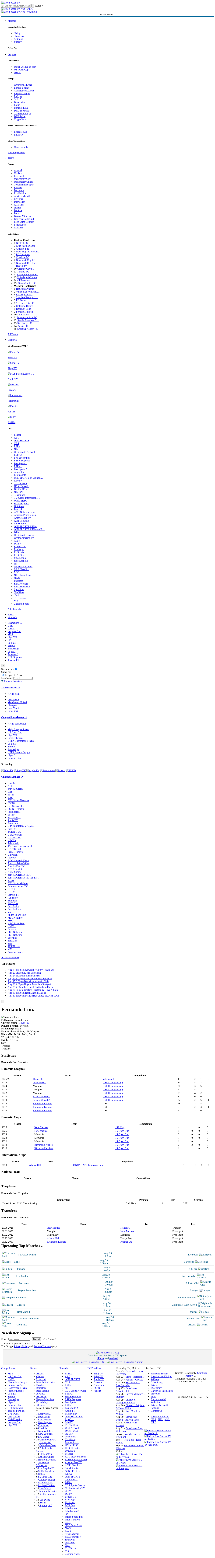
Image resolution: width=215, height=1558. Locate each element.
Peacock (18, 509)
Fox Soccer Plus (22, 457)
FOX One (19, 555)
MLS (10, 634)
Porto (16, 213)
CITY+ (17, 540)
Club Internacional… (26, 245)
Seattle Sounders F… (28, 320)
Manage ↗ (14, 687)
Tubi (16, 595)
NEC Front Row (22, 575)
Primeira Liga (21, 107)
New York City (45, 1431)
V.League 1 (108, 1079)
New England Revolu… (28, 251)
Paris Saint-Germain (24, 221)
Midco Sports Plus (23, 566)
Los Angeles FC (24, 294)
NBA (153, 1419)
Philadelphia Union (27, 277)
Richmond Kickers (42, 1103)
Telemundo (19, 495)
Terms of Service (42, 1346)
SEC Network (21, 583)
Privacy (155, 1385)
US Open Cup (21, 69)
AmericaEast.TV (22, 517)
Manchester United (23, 181)
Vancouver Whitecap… (28, 291)
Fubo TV (98, 1376)
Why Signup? (49, 1339)
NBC (16, 449)
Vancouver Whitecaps (42, 1464)
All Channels (14, 609)
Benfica (18, 210)
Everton (18, 187)
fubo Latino (20, 558)
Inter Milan (19, 201)
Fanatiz (17, 434)
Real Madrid (20, 193)
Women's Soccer (159, 1373)
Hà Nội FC (23, 1022)
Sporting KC (45, 1505)
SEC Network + (22, 586)
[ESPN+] (71, 770)
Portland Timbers (24, 311)
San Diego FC (24, 323)
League (9, 675)
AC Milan (19, 204)
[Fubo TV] (7, 770)
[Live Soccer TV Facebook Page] (130, 1457)
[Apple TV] (32, 770)
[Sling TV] (20, 770)
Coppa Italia (20, 119)
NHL (167, 1419)
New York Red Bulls (26, 263)
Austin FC (22, 326)
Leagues (12, 54)
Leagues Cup (20, 131)
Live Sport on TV (160, 1416)
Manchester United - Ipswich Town (127, 1418)
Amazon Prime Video (25, 515)
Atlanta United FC (26, 283)
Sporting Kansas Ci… (28, 329)
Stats (3, 1043)
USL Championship (113, 1082)
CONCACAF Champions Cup (87, 1165)
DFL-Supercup (21, 110)
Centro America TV (24, 538)
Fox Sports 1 (20, 463)
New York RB (45, 1434)
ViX (16, 600)
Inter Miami (44, 1416)
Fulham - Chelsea (134, 1379)
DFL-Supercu (15, 657)
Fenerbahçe (20, 224)
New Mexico (39, 1082)
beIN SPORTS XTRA (25, 526)
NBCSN (18, 492)
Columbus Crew (47, 1445)
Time (19, 675)
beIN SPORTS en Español (21, 826)
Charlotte (42, 1428)
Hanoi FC (38, 1079)
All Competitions (16, 152)
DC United (21, 266)
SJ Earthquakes (46, 1471)
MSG (17, 572)
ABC (16, 437)
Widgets (155, 1379)
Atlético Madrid (22, 196)
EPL (10, 640)
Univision (19, 506)
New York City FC (25, 260)
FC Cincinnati (23, 254)
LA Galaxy (23, 314)
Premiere (18, 580)
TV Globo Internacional (20, 846)
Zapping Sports (21, 603)
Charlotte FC (22, 257)
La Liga (18, 96)
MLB (153, 1422)
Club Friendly (21, 147)
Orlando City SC (25, 268)
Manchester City (22, 179)
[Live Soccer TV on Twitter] (130, 1462)
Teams (11, 158)
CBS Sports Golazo (24, 535)
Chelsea (18, 173)
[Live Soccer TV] (10, 2)
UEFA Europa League (19, 752)
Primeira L (13, 654)
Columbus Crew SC (27, 274)
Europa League (21, 87)
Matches (12, 20)
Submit (36, 1339)
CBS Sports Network (24, 452)
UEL (10, 625)
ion (15, 563)
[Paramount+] (47, 770)
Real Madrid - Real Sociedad (128, 1384)
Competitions (8, 717)
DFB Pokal (19, 116)
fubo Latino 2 (21, 560)
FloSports (19, 552)
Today (17, 33)
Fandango (19, 549)
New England (45, 1422)
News (11, 614)
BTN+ (17, 532)
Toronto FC (23, 271)
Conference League (24, 90)
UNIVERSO (20, 500)
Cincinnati (43, 1425)
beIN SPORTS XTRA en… (72, 1478)
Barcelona (19, 190)
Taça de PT (13, 660)
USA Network (21, 486)
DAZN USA (20, 489)
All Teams (13, 334)
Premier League (22, 93)
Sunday (18, 41)
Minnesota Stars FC (27, 317)
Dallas (41, 1474)
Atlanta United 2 (41, 1096)
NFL (160, 1419)
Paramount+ (20, 475)
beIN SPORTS (21, 440)
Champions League (24, 85)
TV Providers (94, 1368)
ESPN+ (18, 466)
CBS (16, 443)
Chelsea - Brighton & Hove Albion (130, 1407)
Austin (42, 1502)
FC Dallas (21, 300)
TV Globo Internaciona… (27, 497)
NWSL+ (18, 578)
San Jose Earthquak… (27, 297)
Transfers (6, 1048)
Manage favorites (12, 681)
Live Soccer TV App (161, 1376)
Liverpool (19, 176)
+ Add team (13, 693)
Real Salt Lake (23, 308)
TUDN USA (20, 483)
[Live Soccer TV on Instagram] (130, 1468)
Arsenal (18, 170)
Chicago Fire (22, 248)
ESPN (17, 446)
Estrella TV (20, 546)
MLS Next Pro (21, 569)
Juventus (18, 199)
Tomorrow (19, 36)
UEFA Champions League (21, 740)
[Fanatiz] (60, 770)
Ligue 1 (18, 105)
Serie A (17, 99)
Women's (12, 617)
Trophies (5, 1045)
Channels (12, 339)
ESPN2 (18, 454)
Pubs (153, 1396)
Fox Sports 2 (20, 469)
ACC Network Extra (24, 512)
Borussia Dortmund (24, 219)
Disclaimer (156, 1388)
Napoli (17, 207)
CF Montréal (23, 280)
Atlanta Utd (35, 1165)
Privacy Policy (21, 1346)
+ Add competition (17, 723)
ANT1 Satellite (21, 520)
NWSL (17, 72)
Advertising (157, 1382)
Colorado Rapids (24, 306)
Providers (155, 1393)
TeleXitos (19, 592)
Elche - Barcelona (135, 1376)
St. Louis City (45, 1476)
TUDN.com (20, 598)
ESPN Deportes (22, 460)
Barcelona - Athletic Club (126, 1389)
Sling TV (98, 1373)
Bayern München (23, 216)
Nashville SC (22, 243)
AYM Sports (20, 523)
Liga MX (18, 134)
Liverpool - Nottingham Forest (126, 1401)
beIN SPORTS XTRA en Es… (23, 877)
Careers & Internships (162, 1390)
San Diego (44, 1499)
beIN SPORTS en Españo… (28, 477)
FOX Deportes (21, 503)
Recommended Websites (158, 1401)
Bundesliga (19, 102)
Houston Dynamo (25, 288)
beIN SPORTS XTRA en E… (29, 529)
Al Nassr (18, 227)
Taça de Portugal (22, 113)
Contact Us (156, 1410)
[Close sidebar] (2, 1001)
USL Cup (119, 1127)
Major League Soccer (25, 66)
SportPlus (19, 589)
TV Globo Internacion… (72, 1441)
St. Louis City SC (25, 303)
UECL (11, 628)
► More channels (10, 957)
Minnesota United (48, 1491)
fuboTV (18, 480)
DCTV (17, 543)
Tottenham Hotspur (23, 184)
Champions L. (15, 622)
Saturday (18, 39)
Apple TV (19, 472)
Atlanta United (46, 1456)
